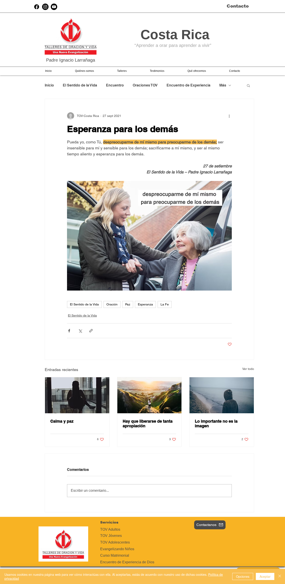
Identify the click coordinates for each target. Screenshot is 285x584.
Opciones (242, 576)
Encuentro (115, 85)
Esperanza (145, 304)
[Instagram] (45, 7)
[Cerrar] (279, 576)
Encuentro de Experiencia (188, 85)
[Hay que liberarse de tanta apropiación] (149, 395)
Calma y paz (61, 421)
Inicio (49, 85)
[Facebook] (36, 7)
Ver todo (248, 369)
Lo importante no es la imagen (216, 423)
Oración (112, 304)
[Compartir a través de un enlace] (91, 331)
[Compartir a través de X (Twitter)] (80, 331)
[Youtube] (54, 7)
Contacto (238, 6)
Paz (127, 304)
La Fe (165, 304)
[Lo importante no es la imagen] (221, 395)
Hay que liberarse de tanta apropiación (148, 423)
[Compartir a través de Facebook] (69, 331)
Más (222, 85)
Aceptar (265, 576)
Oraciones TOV (145, 85)
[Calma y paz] (77, 395)
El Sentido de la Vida (80, 85)
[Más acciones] (229, 115)
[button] (84, 70)
